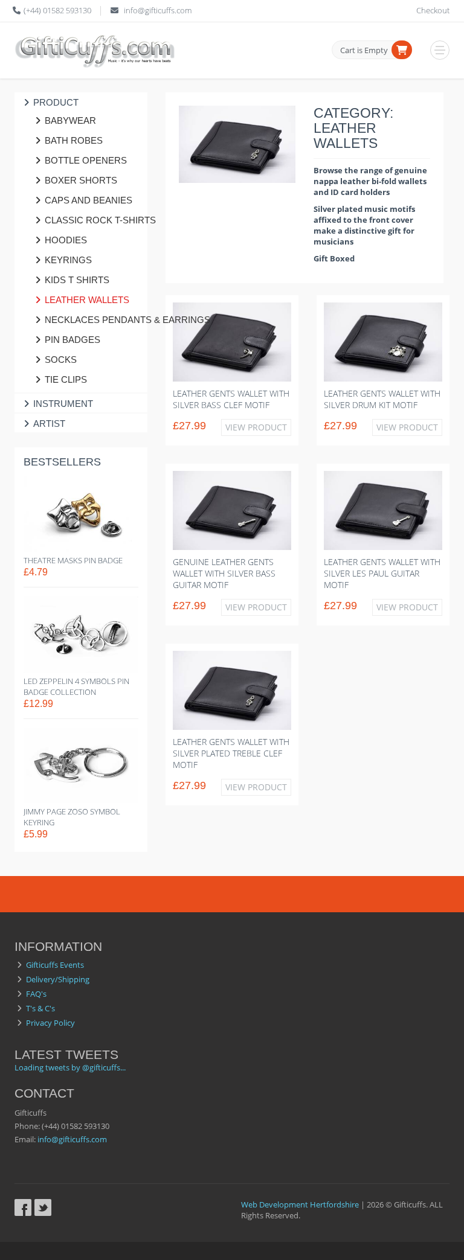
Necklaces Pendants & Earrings (90, 320)
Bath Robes (74, 140)
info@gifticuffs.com (158, 10)
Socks (61, 359)
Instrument (63, 403)
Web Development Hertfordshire (300, 1204)
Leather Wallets (87, 300)
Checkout (433, 10)
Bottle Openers (86, 160)
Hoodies (66, 240)
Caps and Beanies (88, 200)
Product (56, 102)
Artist (49, 423)
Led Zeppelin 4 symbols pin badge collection (76, 686)
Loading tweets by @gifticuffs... (70, 1067)
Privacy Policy (50, 1022)
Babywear (70, 120)
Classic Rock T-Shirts (90, 220)
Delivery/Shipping (57, 979)
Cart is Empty (364, 50)
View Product (256, 427)
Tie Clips (66, 379)
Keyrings (68, 260)
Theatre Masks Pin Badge (73, 560)
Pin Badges (72, 339)
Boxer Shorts (81, 180)
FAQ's (36, 993)
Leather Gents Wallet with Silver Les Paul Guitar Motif (382, 573)
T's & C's (40, 1008)
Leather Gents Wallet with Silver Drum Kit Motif (382, 399)
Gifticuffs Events (55, 964)
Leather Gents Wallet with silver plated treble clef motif (231, 753)
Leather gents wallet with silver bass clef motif (231, 399)
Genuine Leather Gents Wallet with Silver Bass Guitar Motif (224, 573)
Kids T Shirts (77, 280)
